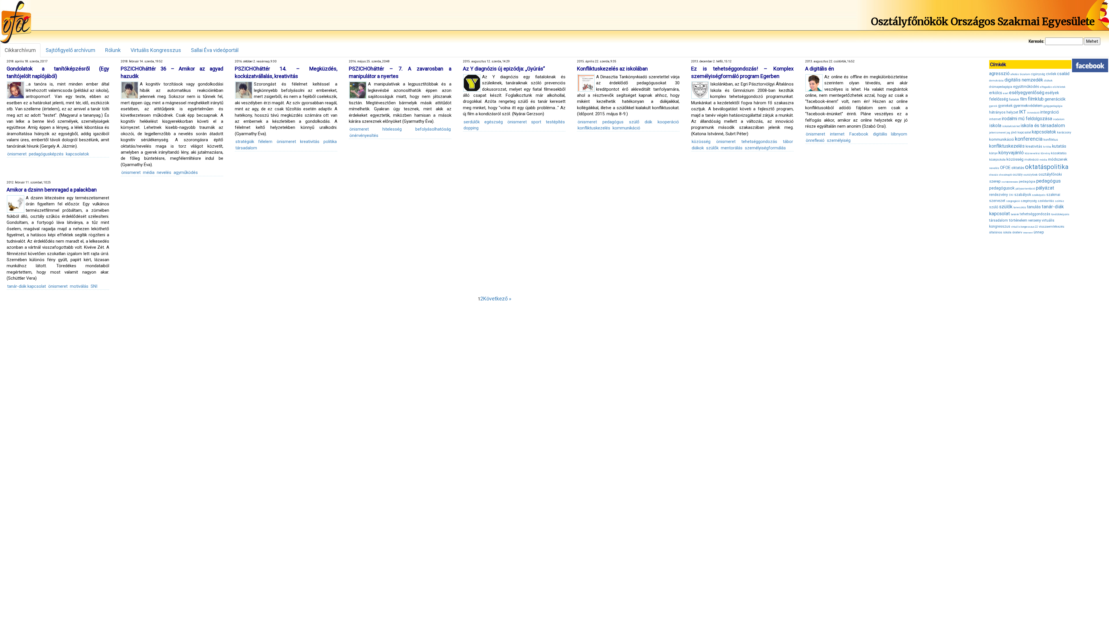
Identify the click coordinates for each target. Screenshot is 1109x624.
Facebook (858, 134)
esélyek (1052, 92)
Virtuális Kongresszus (156, 50)
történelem (1018, 220)
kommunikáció (626, 128)
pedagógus (613, 122)
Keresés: (1036, 41)
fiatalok (1014, 99)
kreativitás (309, 141)
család (1063, 73)
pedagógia (1027, 181)
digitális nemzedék (1023, 80)
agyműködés (186, 172)
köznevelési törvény (1037, 153)
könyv (993, 153)
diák (648, 122)
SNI (94, 286)
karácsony (1064, 132)
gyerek (993, 106)
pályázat (1045, 188)
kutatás (1059, 146)
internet (837, 134)
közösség (701, 141)
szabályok (1022, 195)
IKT (1022, 112)
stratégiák (244, 141)
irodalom (1059, 119)
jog (1008, 132)
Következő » (497, 299)
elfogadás (1046, 87)
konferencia (1029, 139)
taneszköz (1019, 207)
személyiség (839, 140)
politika (330, 141)
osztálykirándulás (1010, 182)
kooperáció (668, 122)
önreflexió (815, 140)
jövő (1014, 132)
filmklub (1036, 99)
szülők (712, 148)
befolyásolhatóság (433, 129)
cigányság (1038, 74)
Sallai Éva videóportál (215, 50)
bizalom (1025, 74)
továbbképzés (1060, 214)
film (1023, 99)
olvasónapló (1005, 174)
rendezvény (998, 194)
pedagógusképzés (46, 154)
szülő (634, 122)
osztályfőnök (1031, 174)
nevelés (164, 172)
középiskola (997, 159)
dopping (471, 128)
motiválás (79, 286)
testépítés (555, 122)
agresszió (999, 73)
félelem (265, 141)
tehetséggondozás (759, 141)
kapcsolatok (77, 154)
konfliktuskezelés (594, 128)
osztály (1018, 174)
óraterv (1017, 232)
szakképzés (1038, 195)
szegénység (1029, 201)
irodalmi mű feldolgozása (1027, 118)
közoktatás (1059, 153)
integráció (1049, 112)
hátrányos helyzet (1003, 112)
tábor (788, 141)
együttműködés (1026, 86)
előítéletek (1059, 87)
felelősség (998, 99)
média (149, 172)
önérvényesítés (363, 135)
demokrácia (996, 80)
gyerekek (1005, 106)
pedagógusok (1002, 188)
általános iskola (1000, 232)
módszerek (1057, 159)
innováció (1033, 112)
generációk (1055, 99)
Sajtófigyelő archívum (70, 50)
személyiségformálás (765, 148)
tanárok (1015, 214)
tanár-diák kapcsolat (26, 286)
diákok (698, 148)
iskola (995, 125)
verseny (1034, 220)
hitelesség (392, 129)
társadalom (246, 148)
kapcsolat (1024, 132)
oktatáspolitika (1047, 166)
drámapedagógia (1000, 87)
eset (1005, 93)
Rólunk (113, 50)
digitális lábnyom (890, 134)
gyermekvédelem (1028, 105)
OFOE (1005, 167)
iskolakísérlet (1011, 126)
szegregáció (1013, 201)
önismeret (17, 154)
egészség (493, 122)
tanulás (1034, 206)
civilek (1051, 74)
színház (1059, 201)
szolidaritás (1046, 201)
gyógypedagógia (1053, 106)
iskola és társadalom (1043, 125)
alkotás (1015, 74)
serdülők (472, 122)
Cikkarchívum (20, 50)
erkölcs (995, 92)
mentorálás (732, 148)
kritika (1047, 146)
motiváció (1031, 159)
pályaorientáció (1025, 188)
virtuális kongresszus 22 (1024, 226)
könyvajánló (1011, 152)
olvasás (993, 174)
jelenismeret (997, 132)
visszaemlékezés (1051, 227)
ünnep (1039, 232)
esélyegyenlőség (1026, 92)
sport (536, 122)
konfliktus (1050, 140)
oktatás (1017, 168)
